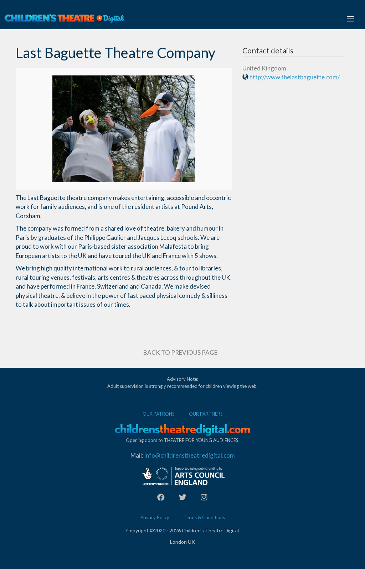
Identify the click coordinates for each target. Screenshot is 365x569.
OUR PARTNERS (206, 414)
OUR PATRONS (159, 414)
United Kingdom (264, 68)
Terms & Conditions (204, 517)
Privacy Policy (154, 517)
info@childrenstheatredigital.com (189, 455)
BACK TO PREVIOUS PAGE (180, 352)
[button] (350, 18)
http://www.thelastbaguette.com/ (295, 77)
